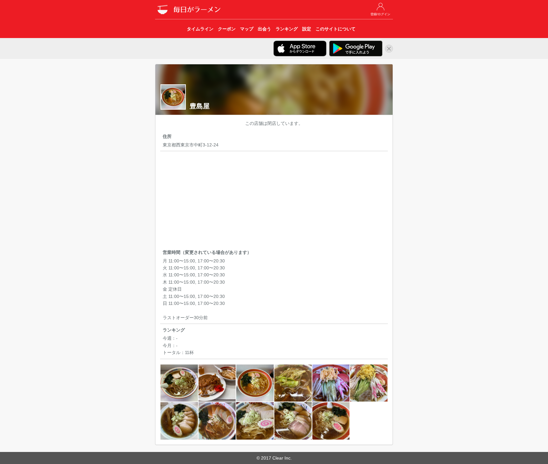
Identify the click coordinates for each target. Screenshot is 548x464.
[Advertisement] (274, 201)
